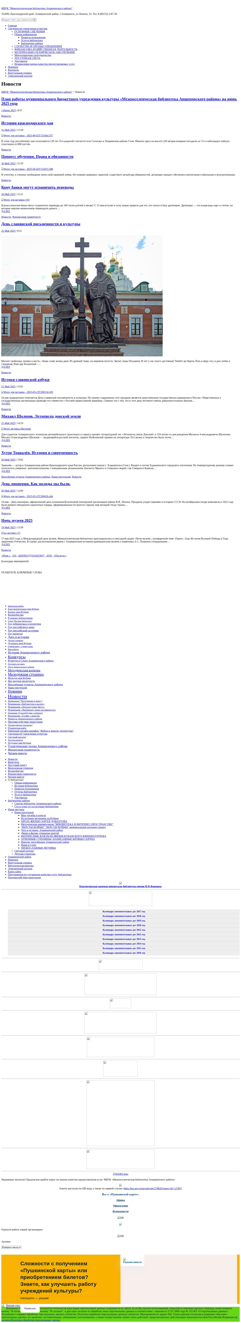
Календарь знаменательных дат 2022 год (124, 934)
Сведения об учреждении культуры (27, 28)
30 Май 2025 (8, 163)
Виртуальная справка (20, 73)
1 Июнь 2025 (8, 110)
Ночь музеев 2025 (16, 520)
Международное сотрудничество (32, 55)
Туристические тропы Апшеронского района (37, 746)
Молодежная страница (26, 674)
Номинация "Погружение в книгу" (25, 701)
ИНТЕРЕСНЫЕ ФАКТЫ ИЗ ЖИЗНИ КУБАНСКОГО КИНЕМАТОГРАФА (63, 836)
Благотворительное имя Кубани (23, 609)
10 (15, 555)
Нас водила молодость (21, 681)
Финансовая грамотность (26, 216)
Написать (30, 1308)
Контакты (13, 70)
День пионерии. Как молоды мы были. (35, 484)
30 (24, 555)
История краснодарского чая (27, 123)
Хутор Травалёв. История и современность (39, 453)
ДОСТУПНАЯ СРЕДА (27, 58)
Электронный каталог (20, 75)
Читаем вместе (17, 753)
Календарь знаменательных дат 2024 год (124, 943)
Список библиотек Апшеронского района (37, 803)
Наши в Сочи (28, 845)
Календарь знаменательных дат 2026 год (124, 953)
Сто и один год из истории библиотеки (36, 806)
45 (47, 555)
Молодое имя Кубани (19, 678)
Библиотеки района (32, 43)
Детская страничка (15, 640)
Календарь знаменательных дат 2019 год (124, 920)
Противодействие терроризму (20, 725)
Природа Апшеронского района (25, 718)
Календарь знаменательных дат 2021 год (124, 930)
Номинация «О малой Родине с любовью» (25, 713)
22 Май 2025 (8, 230)
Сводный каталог (17, 737)
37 (43, 555)
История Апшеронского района (29, 652)
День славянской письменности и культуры (40, 224)
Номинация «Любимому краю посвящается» (32, 710)
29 (22, 555)
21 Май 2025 (8, 386)
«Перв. (5, 555)
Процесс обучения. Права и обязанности (37, 156)
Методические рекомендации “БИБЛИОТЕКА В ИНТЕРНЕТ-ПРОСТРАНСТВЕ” (67, 824)
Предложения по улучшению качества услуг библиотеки (39, 874)
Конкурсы (17, 656)
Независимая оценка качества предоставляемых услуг (44, 64)
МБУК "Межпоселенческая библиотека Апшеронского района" (36, 8)
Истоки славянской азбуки (25, 379)
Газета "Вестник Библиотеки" (20, 621)
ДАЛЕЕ (5, 211)
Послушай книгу (17, 765)
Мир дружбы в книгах (33, 815)
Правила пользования (33, 37)
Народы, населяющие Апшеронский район (45, 842)
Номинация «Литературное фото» (26, 707)
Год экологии (15, 633)
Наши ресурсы (16, 809)
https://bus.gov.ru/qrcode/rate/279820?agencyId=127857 (153, 1188)
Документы (20, 61)
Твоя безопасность (15, 740)
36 (40, 555)
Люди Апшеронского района (21, 667)
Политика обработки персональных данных (35, 1320)
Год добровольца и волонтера (24, 623)
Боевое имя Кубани (18, 612)
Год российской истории (23, 630)
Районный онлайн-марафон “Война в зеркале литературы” (41, 730)
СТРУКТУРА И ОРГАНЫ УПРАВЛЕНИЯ (38, 46)
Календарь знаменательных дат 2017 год (124, 911)
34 (35, 555)
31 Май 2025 (8, 130)
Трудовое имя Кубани (19, 743)
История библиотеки (26, 785)
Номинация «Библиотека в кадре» (26, 704)
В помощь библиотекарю (20, 618)
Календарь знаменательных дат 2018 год (124, 916)
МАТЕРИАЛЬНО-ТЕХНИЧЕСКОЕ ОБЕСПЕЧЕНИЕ (44, 52)
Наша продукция (60, 476)
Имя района (13, 649)
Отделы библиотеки (25, 791)
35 (38, 555)
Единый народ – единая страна (20, 646)
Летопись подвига (16, 664)
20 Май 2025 (8, 459)
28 (19, 555)
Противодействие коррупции (25, 721)
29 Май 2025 (8, 194)
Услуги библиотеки (32, 40)
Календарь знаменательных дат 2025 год (124, 948)
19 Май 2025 (8, 527)
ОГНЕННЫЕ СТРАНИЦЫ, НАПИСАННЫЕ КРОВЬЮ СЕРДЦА (58, 839)
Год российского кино (21, 627)
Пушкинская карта (17, 728)
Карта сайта (14, 871)
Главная (12, 25)
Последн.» (61, 555)
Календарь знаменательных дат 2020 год (124, 925)
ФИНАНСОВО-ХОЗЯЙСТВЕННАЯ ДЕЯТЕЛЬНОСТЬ (45, 49)
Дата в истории (18, 637)
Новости (6, 116)
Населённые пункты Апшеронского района (25, 476)
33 (32, 555)
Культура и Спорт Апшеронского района (31, 660)
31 (27, 555)
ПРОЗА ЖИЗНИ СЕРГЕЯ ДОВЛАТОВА (44, 821)
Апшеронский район (19, 856)
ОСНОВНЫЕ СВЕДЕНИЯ (29, 31)
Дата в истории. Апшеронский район (42, 830)
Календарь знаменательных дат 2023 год (124, 939)
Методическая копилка (24, 670)
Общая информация (25, 34)
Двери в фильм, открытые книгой (40, 833)
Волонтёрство (16, 614)
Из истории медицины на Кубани (40, 818)
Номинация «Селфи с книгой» (24, 716)
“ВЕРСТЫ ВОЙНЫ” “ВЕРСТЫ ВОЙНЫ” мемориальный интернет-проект (63, 827)
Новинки (13, 67)
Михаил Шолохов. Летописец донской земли (41, 416)
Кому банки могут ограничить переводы (37, 187)
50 (50, 555)
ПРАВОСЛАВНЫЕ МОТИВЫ (38, 847)
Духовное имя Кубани (19, 643)
